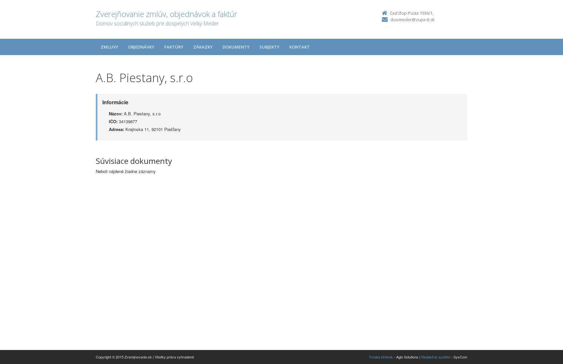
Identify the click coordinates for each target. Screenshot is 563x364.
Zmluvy (109, 47)
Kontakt (299, 47)
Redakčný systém (435, 356)
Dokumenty (236, 47)
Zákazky (203, 47)
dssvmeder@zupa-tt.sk (412, 19)
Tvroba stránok (381, 356)
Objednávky (141, 47)
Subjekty (269, 47)
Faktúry (173, 47)
